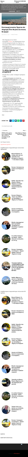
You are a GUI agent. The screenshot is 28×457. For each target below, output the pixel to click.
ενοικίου (10, 41)
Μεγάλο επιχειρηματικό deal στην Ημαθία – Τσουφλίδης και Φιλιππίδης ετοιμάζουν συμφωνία (18, 225)
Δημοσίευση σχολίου (6, 144)
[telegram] (16, 121)
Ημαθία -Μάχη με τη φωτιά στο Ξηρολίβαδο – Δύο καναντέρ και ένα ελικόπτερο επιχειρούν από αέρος (17, 280)
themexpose (17, 453)
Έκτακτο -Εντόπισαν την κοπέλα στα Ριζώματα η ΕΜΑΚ (18, 169)
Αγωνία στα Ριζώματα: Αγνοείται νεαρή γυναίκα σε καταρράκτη (18, 210)
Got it (18, 11)
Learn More (12, 11)
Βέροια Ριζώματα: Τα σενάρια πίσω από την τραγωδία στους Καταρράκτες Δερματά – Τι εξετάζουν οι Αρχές (18, 156)
